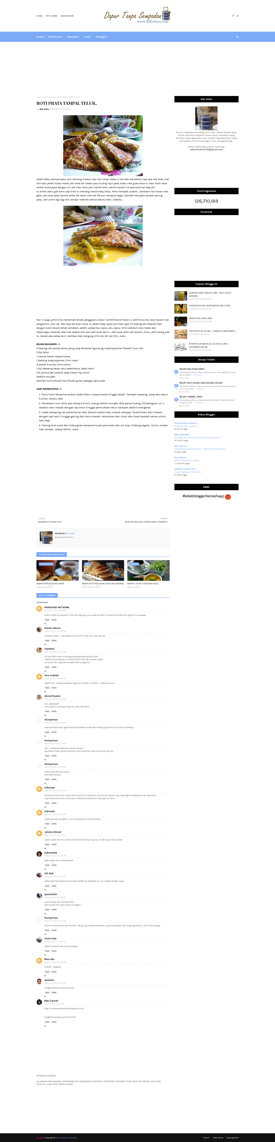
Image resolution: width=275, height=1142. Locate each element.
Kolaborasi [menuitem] (55, 36)
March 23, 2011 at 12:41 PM (55, 767)
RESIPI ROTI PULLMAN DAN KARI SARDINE (103, 583)
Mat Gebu (44, 109)
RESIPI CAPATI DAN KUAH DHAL (143, 583)
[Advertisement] (137, 69)
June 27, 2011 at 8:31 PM (54, 1004)
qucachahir (50, 894)
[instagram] (237, 16)
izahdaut (49, 648)
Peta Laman (51, 16)
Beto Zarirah (51, 1000)
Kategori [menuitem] (101, 36)
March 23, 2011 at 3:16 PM (55, 897)
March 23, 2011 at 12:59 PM (56, 814)
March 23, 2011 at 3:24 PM (55, 921)
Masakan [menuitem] (72, 36)
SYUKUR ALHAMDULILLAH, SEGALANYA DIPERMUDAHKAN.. (208, 345)
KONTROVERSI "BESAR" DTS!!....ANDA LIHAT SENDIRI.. (210, 294)
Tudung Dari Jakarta (185, 426)
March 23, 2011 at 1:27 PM (55, 835)
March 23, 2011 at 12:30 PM (56, 744)
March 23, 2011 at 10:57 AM (55, 631)
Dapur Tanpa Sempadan (66, 1138)
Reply (47, 620)
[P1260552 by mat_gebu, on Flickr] (103, 175)
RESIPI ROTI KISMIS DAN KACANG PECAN (201, 383)
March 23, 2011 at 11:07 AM (55, 678)
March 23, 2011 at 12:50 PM (56, 791)
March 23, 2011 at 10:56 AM (55, 610)
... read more (196, 375)
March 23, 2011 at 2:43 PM (55, 876)
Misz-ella (49, 959)
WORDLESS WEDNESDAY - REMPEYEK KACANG (199, 449)
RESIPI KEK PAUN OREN (200, 318)
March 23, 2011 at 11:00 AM (55, 652)
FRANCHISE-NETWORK (56, 607)
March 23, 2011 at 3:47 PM (55, 942)
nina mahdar (51, 675)
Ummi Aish (50, 938)
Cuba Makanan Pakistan (187, 471)
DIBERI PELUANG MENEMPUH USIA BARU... (210, 305)
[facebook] (233, 16)
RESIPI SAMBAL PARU (191, 397)
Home (39, 97)
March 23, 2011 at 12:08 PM (56, 723)
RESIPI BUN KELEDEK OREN (50, 583)
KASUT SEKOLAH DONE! (187, 460)
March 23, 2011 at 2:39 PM (55, 856)
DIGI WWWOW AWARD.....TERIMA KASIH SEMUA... (212, 331)
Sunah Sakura (52, 628)
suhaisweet (50, 852)
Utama (39, 16)
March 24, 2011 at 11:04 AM (55, 983)
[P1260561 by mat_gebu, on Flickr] (103, 264)
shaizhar (49, 980)
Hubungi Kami (67, 16)
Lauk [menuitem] (87, 36)
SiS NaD (48, 873)
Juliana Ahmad (52, 832)
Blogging (40, 1138)
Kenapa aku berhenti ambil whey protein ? (198, 437)
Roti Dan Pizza (50, 97)
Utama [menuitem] (40, 36)
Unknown (49, 787)
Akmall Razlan (52, 696)
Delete (54, 620)
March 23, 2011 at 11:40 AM (55, 699)
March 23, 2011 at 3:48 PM (55, 962)
